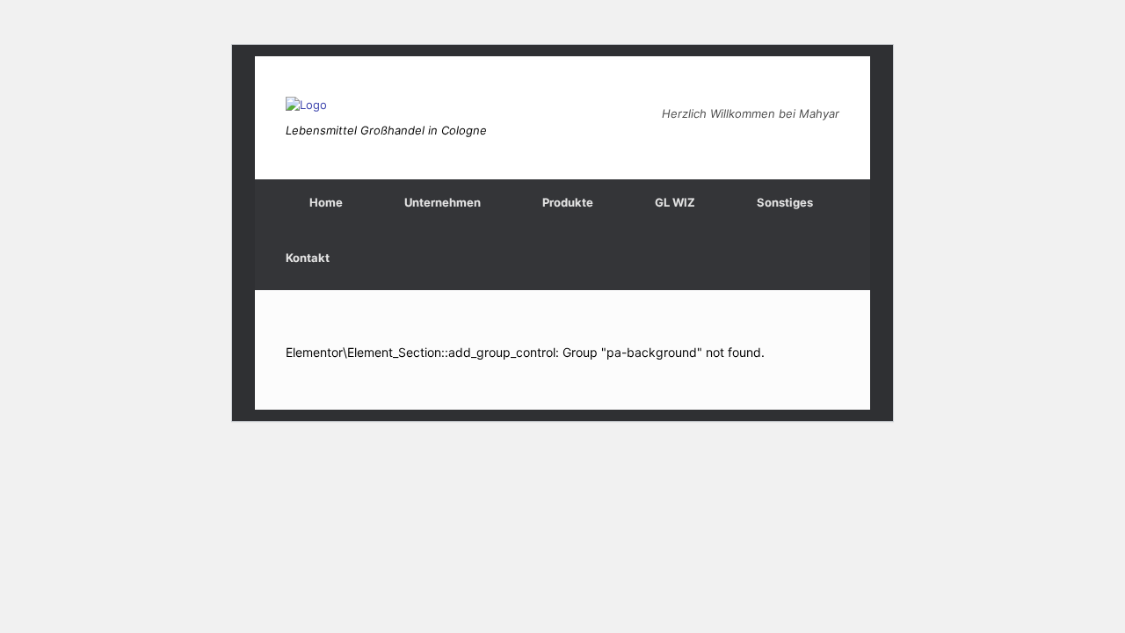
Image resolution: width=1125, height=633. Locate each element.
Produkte (567, 202)
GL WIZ (675, 202)
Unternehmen (442, 202)
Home (326, 202)
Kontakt (308, 258)
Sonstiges (785, 202)
